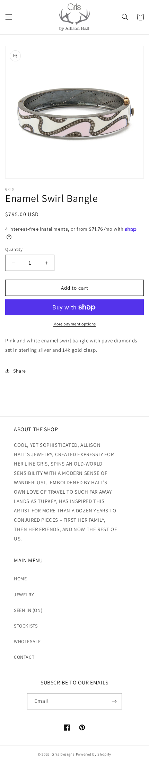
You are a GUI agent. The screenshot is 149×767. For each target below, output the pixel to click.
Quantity (14, 249)
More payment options (74, 323)
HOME (20, 579)
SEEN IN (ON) (28, 610)
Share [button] (19, 371)
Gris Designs (63, 754)
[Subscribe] (114, 701)
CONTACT (24, 657)
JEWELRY (24, 594)
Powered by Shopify (94, 754)
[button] (8, 17)
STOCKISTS (25, 626)
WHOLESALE (27, 641)
